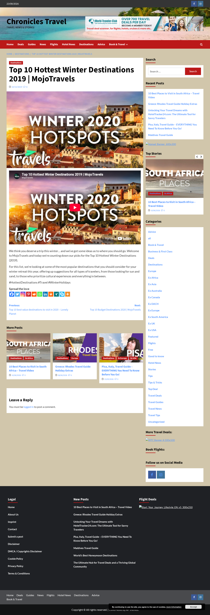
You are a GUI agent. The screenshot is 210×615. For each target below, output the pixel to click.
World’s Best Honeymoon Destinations (95, 555)
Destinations (86, 44)
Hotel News (68, 44)
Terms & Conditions (19, 573)
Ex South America (158, 316)
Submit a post (15, 536)
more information (173, 607)
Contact (12, 529)
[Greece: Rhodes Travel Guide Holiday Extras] (75, 347)
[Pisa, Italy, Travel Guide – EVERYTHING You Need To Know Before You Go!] (121, 347)
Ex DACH (153, 303)
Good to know (156, 356)
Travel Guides (155, 402)
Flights (54, 44)
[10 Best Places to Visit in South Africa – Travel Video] (28, 347)
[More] (67, 294)
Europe (75, 358)
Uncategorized (156, 421)
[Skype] (62, 294)
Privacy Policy (15, 566)
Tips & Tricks (155, 382)
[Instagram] (23, 294)
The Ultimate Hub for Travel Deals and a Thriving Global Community (105, 564)
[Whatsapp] (39, 294)
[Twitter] (17, 294)
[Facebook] (11, 294)
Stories (152, 369)
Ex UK (151, 323)
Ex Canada (154, 297)
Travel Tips (154, 415)
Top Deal (153, 389)
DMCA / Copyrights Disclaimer (25, 551)
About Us (13, 514)
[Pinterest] (28, 294)
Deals (21, 44)
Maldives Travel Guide (160, 134)
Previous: (38, 310)
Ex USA (133, 358)
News (43, 44)
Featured (153, 336)
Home (10, 44)
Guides (32, 44)
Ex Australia (155, 290)
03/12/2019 (17, 87)
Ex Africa (29, 358)
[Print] (50, 294)
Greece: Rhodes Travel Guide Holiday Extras (73, 369)
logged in (28, 406)
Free (150, 349)
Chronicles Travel (36, 21)
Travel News (155, 408)
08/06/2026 (62, 375)
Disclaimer (14, 543)
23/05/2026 (109, 379)
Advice (101, 44)
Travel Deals (155, 395)
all (149, 238)
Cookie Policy (15, 558)
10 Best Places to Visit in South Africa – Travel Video (28, 369)
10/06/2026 (16, 375)
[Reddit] (34, 294)
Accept (193, 606)
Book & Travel (117, 44)
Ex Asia (152, 284)
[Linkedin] (45, 294)
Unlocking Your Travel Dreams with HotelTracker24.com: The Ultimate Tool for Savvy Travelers (172, 114)
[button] (201, 44)
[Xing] (56, 294)
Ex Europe (122, 358)
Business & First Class (160, 251)
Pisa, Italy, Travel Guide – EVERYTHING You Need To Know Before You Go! (120, 371)
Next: (115, 308)
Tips (150, 375)
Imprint (12, 521)
